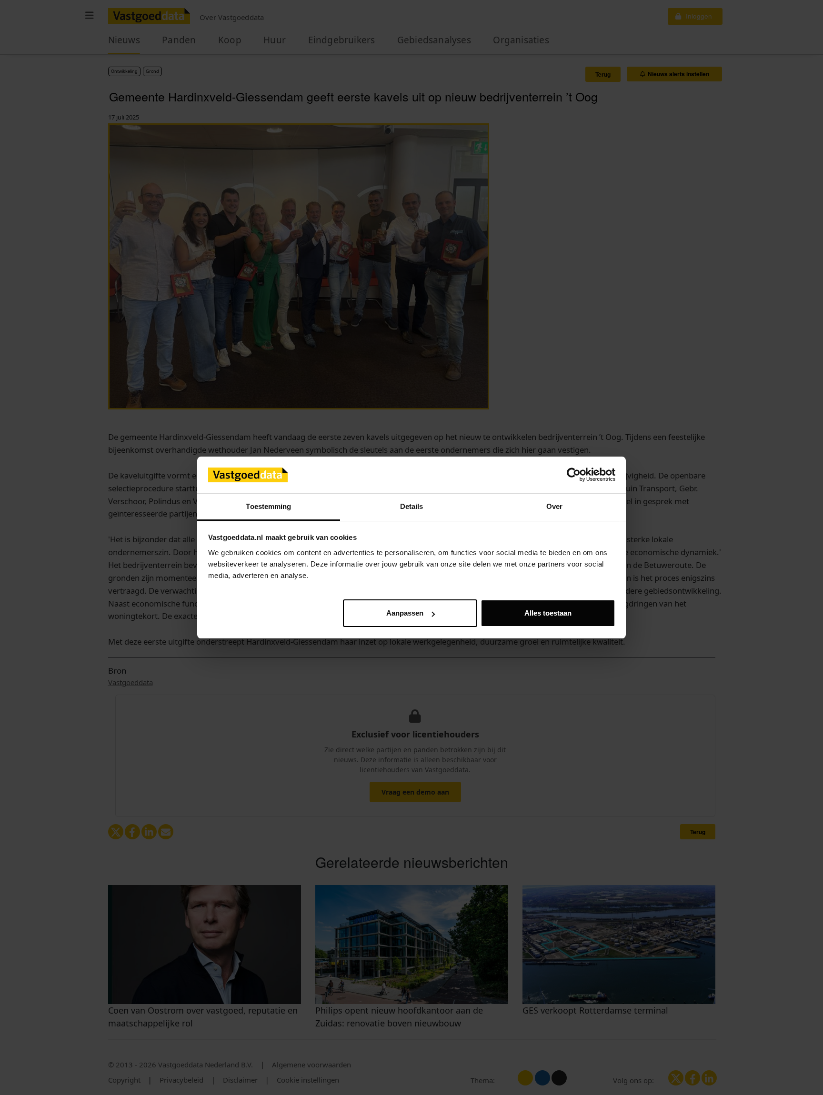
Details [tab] (411, 506)
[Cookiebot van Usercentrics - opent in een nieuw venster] (573, 475)
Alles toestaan (548, 613)
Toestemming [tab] (268, 506)
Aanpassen (404, 613)
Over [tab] (554, 506)
